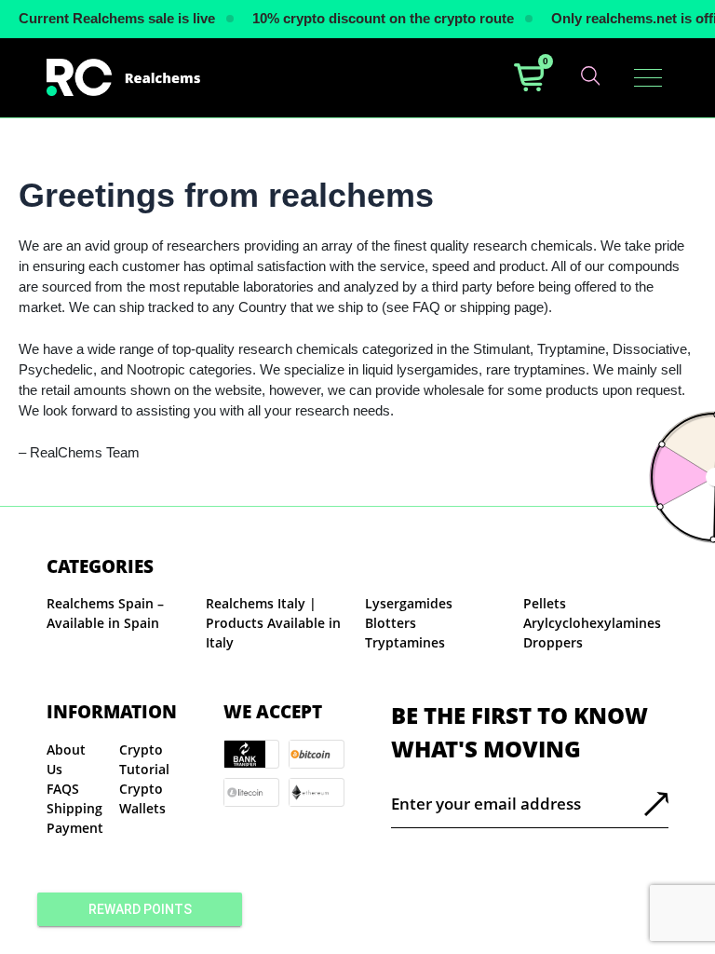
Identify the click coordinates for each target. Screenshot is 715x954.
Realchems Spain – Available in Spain (105, 613)
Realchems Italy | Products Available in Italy (273, 622)
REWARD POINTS (140, 909)
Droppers (553, 642)
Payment (75, 828)
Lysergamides (408, 603)
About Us (66, 759)
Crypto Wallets (142, 798)
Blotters (390, 623)
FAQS (63, 788)
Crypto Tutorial (144, 759)
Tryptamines (405, 642)
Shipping (74, 808)
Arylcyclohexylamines (592, 623)
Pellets (544, 603)
